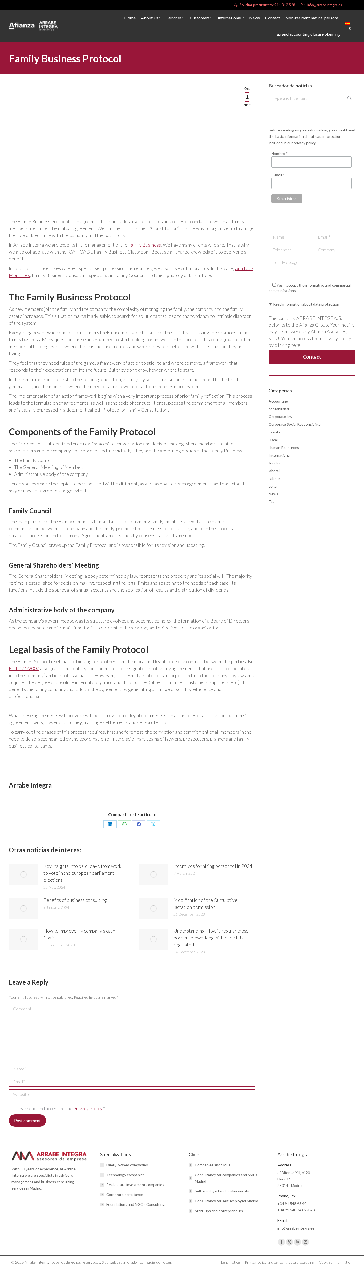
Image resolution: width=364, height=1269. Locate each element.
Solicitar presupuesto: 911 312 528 (267, 5)
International (279, 455)
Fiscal (273, 439)
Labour (274, 478)
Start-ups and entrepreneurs (219, 1210)
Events (274, 432)
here (295, 345)
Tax (271, 501)
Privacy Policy (88, 1108)
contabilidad (279, 409)
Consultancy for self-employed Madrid (226, 1201)
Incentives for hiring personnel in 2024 (212, 866)
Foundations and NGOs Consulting (135, 1204)
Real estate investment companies (135, 1184)
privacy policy (305, 142)
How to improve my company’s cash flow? (79, 934)
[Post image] (23, 874)
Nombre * (279, 153)
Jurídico (275, 463)
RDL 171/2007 (24, 668)
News (273, 494)
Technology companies (125, 1174)
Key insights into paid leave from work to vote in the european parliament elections (82, 873)
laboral (274, 470)
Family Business (144, 245)
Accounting (278, 401)
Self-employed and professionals (222, 1191)
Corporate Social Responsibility (295, 424)
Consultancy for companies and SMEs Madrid (226, 1177)
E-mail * (277, 175)
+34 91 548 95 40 (291, 1203)
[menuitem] (350, 26)
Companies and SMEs (212, 1165)
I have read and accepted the (59, 1108)
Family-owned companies (127, 1165)
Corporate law (280, 416)
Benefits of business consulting (75, 900)
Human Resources (284, 447)
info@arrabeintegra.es (324, 5)
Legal (273, 486)
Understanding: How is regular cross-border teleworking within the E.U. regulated (211, 937)
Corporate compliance (124, 1194)
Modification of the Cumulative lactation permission (205, 903)
